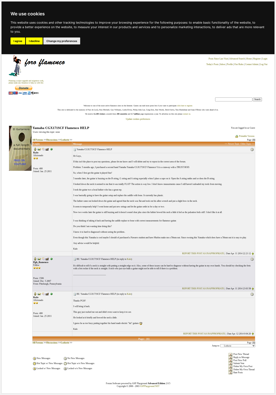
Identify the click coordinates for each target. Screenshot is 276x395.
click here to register (184, 106)
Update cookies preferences (138, 119)
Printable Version (246, 136)
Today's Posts (212, 64)
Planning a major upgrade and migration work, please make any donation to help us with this (26, 82)
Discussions (52, 140)
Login (264, 58)
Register (257, 58)
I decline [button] (34, 41)
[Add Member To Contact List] (47, 149)
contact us (186, 114)
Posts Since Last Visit (218, 58)
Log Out (263, 64)
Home (249, 58)
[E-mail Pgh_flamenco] (39, 258)
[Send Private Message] (43, 149)
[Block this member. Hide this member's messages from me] (51, 149)
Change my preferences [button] (61, 41)
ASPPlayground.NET (149, 386)
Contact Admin (251, 64)
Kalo (129, 259)
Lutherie (65, 140)
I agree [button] (18, 41)
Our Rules (239, 64)
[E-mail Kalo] (39, 149)
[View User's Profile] (35, 149)
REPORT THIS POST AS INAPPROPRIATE (203, 253)
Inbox (222, 64)
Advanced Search (237, 58)
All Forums (37, 140)
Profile (230, 64)
